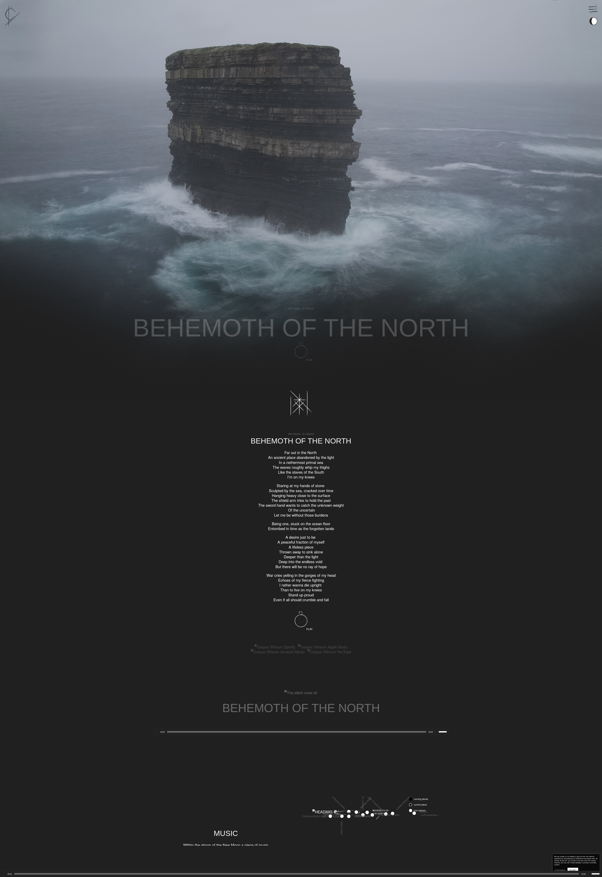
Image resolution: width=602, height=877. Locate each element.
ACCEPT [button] (572, 870)
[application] (301, 874)
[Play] (4, 873)
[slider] (596, 873)
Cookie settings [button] (560, 870)
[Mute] (589, 873)
